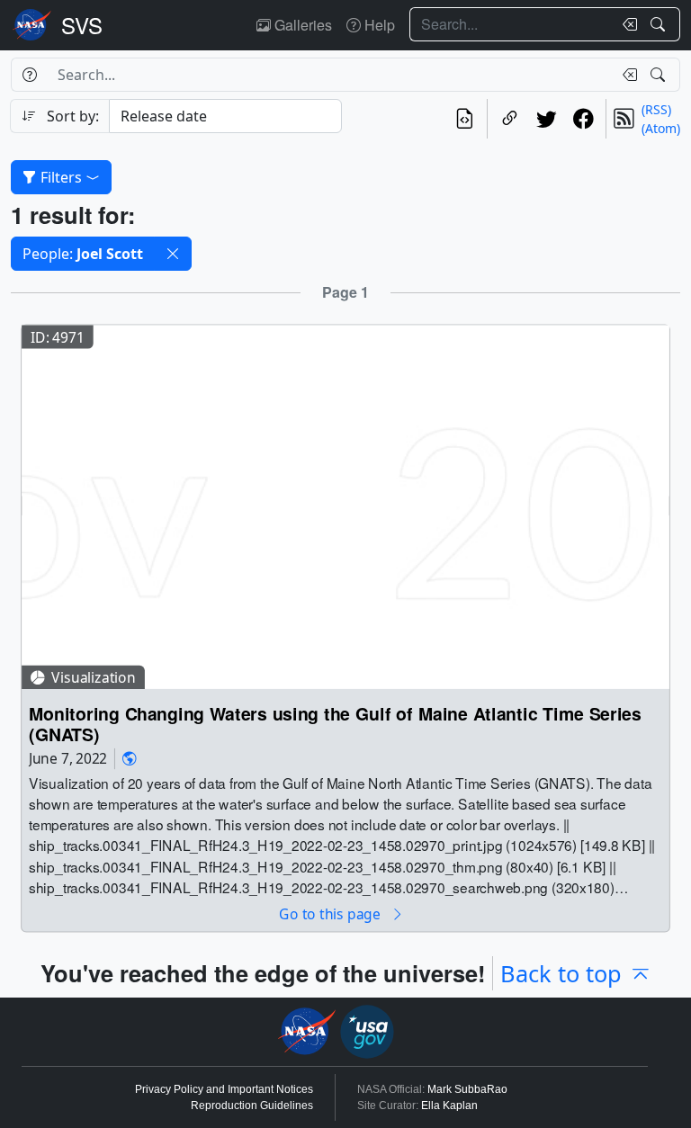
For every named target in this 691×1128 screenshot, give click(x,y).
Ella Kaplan (449, 1105)
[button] (173, 254)
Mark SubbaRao (467, 1089)
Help (378, 24)
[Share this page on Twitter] (546, 119)
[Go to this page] (345, 505)
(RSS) (656, 109)
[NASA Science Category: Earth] (129, 758)
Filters (61, 177)
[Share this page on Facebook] (583, 119)
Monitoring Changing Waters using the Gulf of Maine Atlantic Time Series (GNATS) (335, 724)
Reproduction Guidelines (252, 1105)
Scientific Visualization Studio (82, 25)
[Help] (29, 75)
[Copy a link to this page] (510, 119)
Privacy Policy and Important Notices (224, 1089)
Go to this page (331, 913)
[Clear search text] (626, 24)
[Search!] (660, 24)
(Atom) (661, 128)
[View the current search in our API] (465, 119)
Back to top (561, 973)
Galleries (301, 24)
